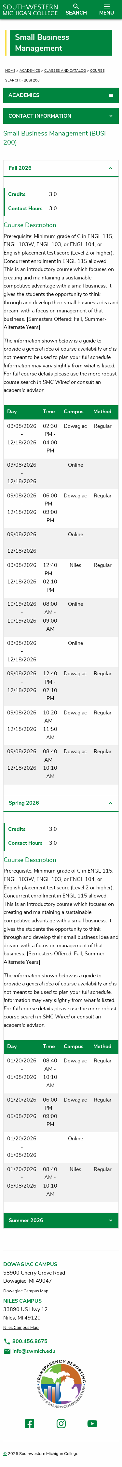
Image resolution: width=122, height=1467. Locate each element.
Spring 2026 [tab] (24, 803)
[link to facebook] (29, 1424)
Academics (30, 70)
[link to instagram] (61, 1424)
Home (10, 70)
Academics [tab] (23, 95)
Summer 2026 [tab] (26, 1220)
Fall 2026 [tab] (20, 168)
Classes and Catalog (65, 70)
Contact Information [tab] (39, 116)
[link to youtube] (92, 1424)
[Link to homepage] (30, 9)
